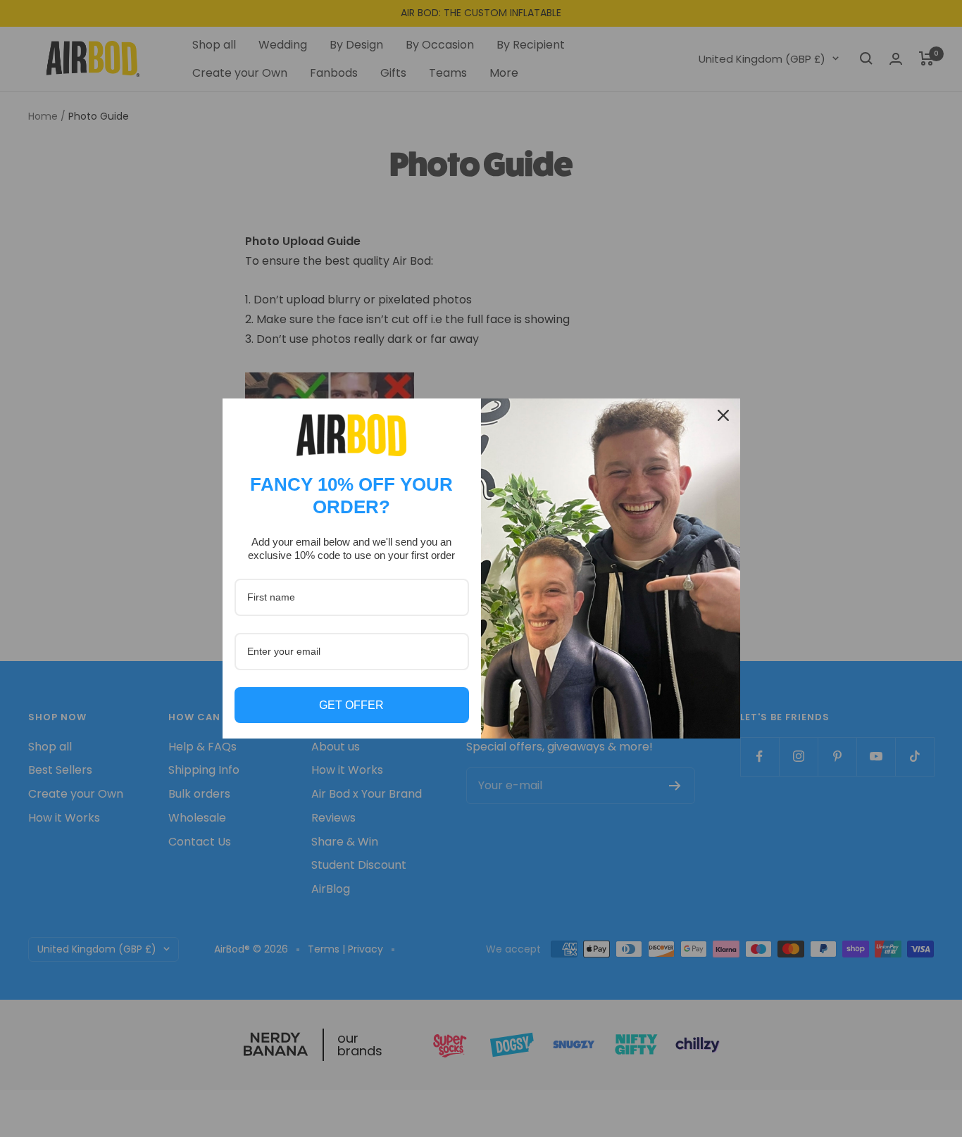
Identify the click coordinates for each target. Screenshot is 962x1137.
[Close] (723, 415)
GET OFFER (351, 705)
